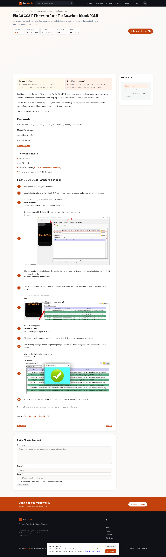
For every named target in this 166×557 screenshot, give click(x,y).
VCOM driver (39, 167)
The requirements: (131, 90)
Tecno (126, 3)
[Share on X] (25, 416)
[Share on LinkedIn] (35, 416)
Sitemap (144, 548)
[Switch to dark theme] (145, 3)
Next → (109, 425)
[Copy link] (49, 416)
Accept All (110, 551)
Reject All (110, 546)
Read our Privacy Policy (92, 551)
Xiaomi (109, 3)
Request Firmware (138, 504)
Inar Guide (27, 548)
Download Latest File (142, 31)
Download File (23, 145)
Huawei (118, 3)
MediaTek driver (53, 167)
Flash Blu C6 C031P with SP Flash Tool (135, 95)
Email (20, 474)
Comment (21, 445)
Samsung (99, 3)
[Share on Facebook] (30, 416)
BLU (21, 11)
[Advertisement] (83, 51)
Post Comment (23, 485)
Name (20, 466)
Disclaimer (110, 538)
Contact (136, 3)
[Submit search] (71, 3)
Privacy (132, 548)
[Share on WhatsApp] (40, 416)
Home (89, 3)
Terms (138, 548)
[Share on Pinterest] (44, 416)
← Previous (21, 425)
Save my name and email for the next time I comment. (40, 482)
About (108, 531)
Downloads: (129, 86)
